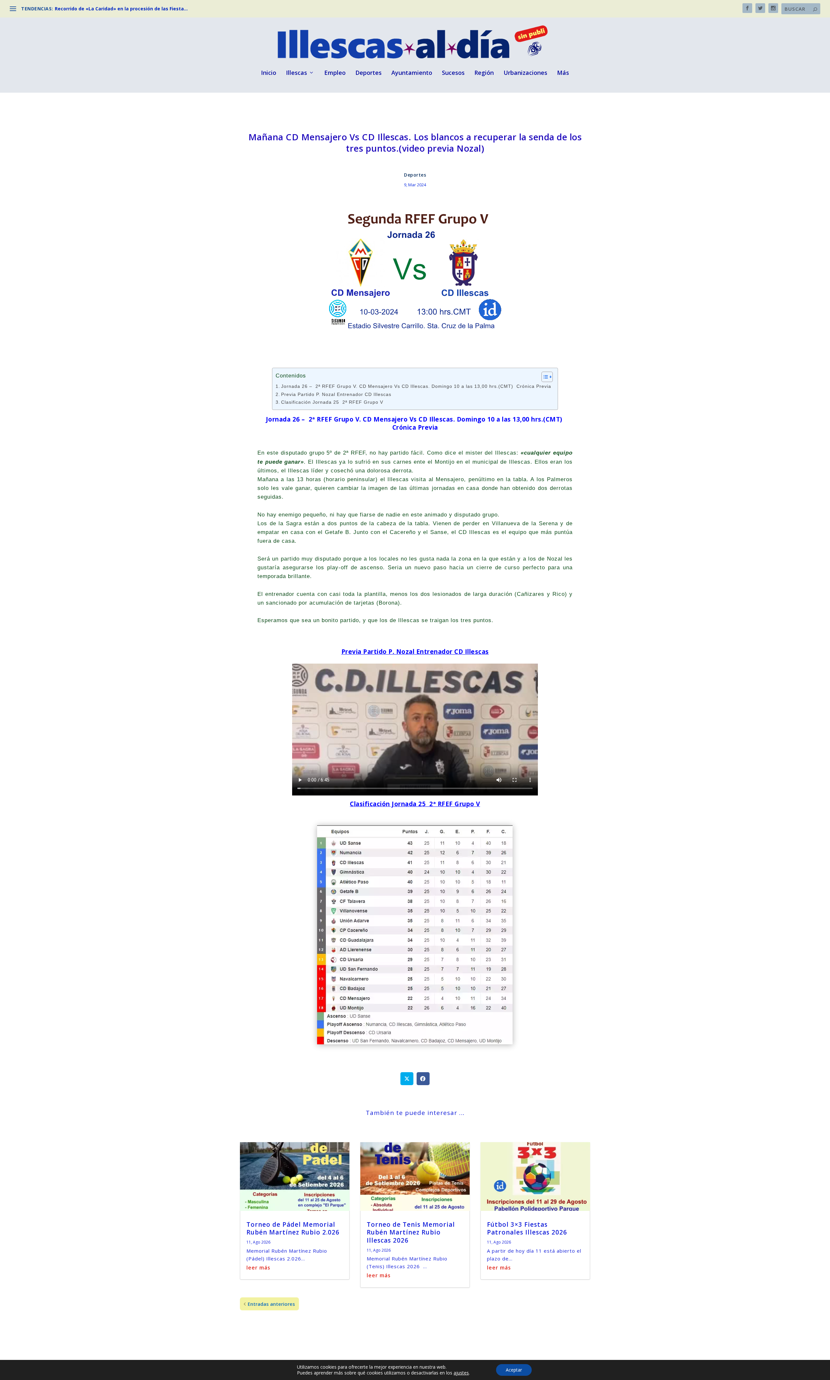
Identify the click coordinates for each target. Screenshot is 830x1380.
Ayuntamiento (411, 73)
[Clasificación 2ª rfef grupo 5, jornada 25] (415, 1042)
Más (563, 73)
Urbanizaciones (525, 73)
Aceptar (514, 1370)
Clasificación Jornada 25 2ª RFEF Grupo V (332, 402)
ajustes (461, 1373)
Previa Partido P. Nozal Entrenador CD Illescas (336, 394)
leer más (258, 1267)
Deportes (368, 73)
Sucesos (453, 73)
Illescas (296, 73)
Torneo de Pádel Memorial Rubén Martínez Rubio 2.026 (292, 1228)
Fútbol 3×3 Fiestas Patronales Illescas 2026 (527, 1228)
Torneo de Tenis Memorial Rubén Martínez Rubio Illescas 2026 (411, 1232)
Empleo (335, 73)
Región (484, 73)
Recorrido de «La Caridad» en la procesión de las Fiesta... (121, 9)
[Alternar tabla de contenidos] (544, 376)
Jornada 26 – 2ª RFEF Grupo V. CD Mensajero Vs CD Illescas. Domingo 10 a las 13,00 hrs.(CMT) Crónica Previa (416, 386)
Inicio (268, 73)
